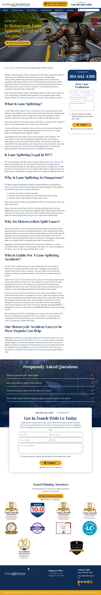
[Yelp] (79, 584)
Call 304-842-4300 (81, 4)
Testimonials (46, 10)
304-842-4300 (47, 347)
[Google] (91, 581)
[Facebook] (79, 581)
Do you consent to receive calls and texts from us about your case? (82, 116)
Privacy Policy (66, 592)
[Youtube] (85, 581)
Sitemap (73, 592)
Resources (59, 10)
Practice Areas (17, 10)
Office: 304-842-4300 (85, 572)
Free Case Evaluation (56, 4)
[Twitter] (82, 581)
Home (7, 68)
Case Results (32, 10)
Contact (70, 10)
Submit (83, 125)
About (5, 10)
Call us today (35, 347)
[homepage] (16, 4)
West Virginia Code (56, 162)
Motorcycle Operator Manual (15, 187)
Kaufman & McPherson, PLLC (30, 340)
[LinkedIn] (88, 581)
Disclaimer (58, 592)
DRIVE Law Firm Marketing (90, 592)
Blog (12, 68)
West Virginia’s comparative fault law (23, 280)
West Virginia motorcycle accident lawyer (34, 98)
